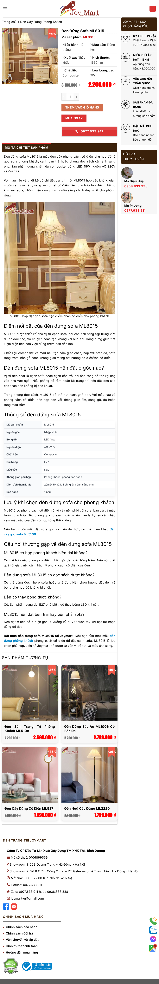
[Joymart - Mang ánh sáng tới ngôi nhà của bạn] (79, 8)
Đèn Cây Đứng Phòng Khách (41, 22)
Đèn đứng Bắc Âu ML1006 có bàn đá (89, 729)
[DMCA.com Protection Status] (10, 966)
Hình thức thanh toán (22, 946)
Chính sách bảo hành (21, 927)
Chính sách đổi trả (19, 933)
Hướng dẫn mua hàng (22, 952)
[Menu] (5, 8)
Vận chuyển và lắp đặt (22, 939)
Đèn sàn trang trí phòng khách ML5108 (30, 729)
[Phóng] (7, 78)
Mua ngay (74, 118)
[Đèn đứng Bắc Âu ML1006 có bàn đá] (89, 693)
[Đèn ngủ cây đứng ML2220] (89, 775)
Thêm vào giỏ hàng (82, 107)
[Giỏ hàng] (152, 9)
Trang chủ (9, 22)
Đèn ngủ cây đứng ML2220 (87, 808)
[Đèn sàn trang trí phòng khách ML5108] (30, 693)
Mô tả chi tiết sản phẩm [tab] (26, 147)
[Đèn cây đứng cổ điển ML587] (30, 775)
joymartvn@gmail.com (27, 898)
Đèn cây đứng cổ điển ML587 (29, 808)
